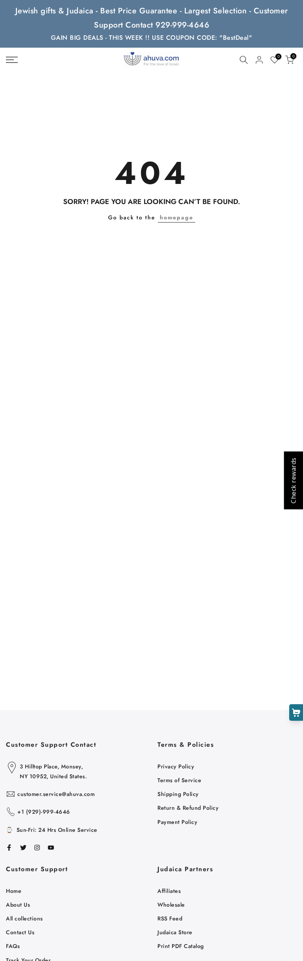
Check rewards (293, 481)
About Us (18, 905)
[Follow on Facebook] (9, 847)
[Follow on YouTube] (51, 847)
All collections (24, 918)
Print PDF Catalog (180, 946)
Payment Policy (177, 822)
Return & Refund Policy (188, 808)
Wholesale (171, 905)
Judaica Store (175, 932)
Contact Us (20, 932)
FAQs (13, 946)
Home (13, 891)
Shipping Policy (178, 794)
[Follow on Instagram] (37, 847)
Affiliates (169, 891)
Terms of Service (179, 780)
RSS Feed (169, 918)
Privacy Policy (175, 766)
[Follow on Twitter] (23, 847)
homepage (176, 217)
